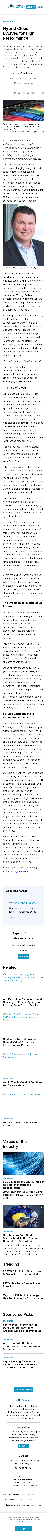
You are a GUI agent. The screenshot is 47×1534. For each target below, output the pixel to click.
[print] (42, 92)
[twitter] (23, 92)
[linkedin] (19, 92)
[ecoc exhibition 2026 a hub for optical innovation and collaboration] (23, 1163)
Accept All (23, 1529)
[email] (32, 92)
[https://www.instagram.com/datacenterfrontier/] (19, 1468)
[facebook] (14, 92)
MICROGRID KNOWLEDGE (24, 1479)
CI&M (30, 1483)
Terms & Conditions (23, 1499)
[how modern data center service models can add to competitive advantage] (23, 1216)
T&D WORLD (33, 1486)
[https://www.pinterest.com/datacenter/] (26, 1468)
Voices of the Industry (24, 73)
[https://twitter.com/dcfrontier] (30, 1468)
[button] (5, 7)
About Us (6, 1495)
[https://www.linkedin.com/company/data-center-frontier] (23, 1468)
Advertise (15, 1495)
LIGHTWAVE (20, 1483)
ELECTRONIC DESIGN (17, 1486)
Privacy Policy (8, 1499)
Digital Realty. (21, 871)
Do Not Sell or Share (29, 1495)
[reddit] (28, 92)
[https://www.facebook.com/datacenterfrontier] (16, 1468)
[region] (23, 1523)
